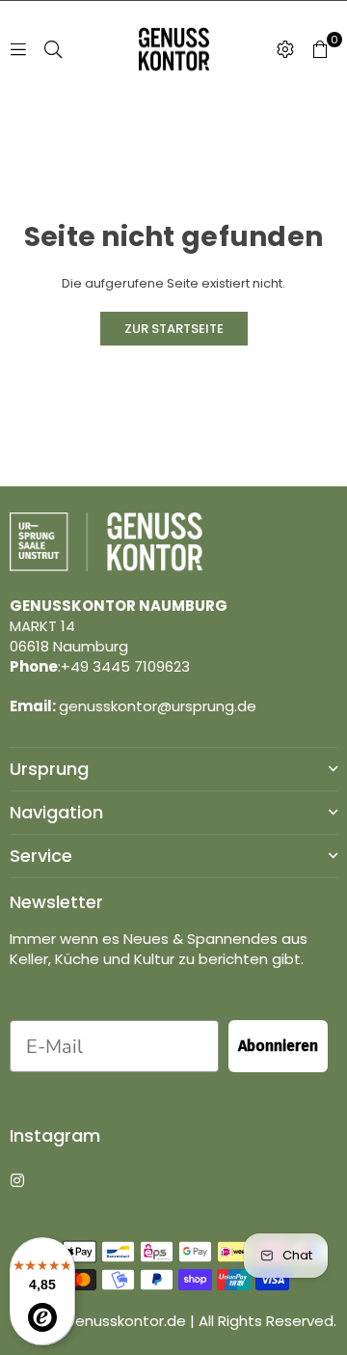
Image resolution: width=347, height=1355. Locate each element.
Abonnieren (278, 1046)
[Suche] (53, 49)
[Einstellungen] (285, 49)
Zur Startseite (174, 328)
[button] (320, 49)
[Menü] (18, 49)
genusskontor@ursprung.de (157, 706)
